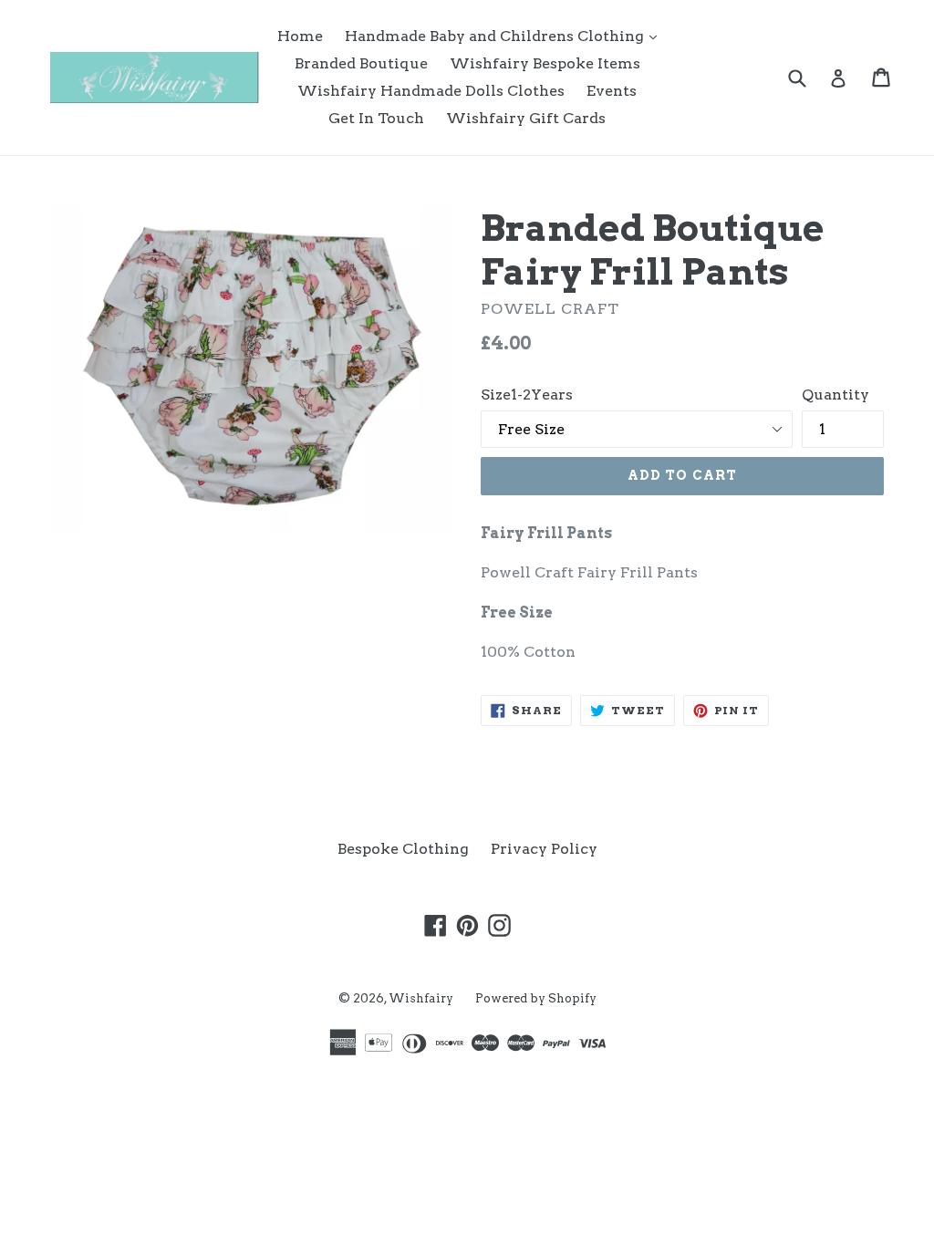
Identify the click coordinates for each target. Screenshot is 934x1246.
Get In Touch (376, 118)
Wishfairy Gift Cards (526, 118)
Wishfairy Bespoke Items (545, 63)
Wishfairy (421, 998)
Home (300, 36)
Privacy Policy (544, 848)
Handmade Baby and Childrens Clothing (505, 35)
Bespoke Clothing (403, 848)
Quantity (835, 394)
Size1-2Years (527, 394)
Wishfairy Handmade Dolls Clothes (431, 90)
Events (611, 90)
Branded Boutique (361, 63)
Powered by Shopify (536, 998)
